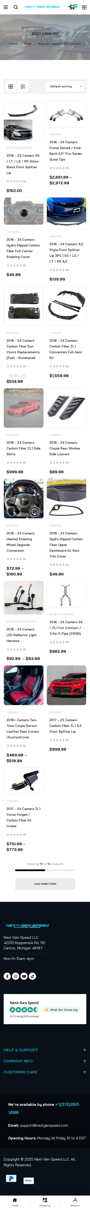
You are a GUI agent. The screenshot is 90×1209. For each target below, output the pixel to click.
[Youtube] (24, 976)
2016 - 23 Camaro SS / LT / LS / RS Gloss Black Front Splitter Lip (23, 164)
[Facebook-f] (7, 976)
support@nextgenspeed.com (28, 953)
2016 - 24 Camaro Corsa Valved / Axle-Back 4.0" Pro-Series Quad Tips (65, 150)
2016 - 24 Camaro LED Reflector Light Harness (21, 635)
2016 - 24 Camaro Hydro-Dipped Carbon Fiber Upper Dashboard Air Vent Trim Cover (66, 544)
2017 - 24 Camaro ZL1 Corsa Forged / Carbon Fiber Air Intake (23, 817)
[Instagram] (15, 976)
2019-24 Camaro (19, 148)
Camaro (55, 134)
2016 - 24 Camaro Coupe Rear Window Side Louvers (64, 448)
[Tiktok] (32, 976)
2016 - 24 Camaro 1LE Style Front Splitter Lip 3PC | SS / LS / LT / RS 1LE (66, 252)
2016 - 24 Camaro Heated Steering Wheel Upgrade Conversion (20, 541)
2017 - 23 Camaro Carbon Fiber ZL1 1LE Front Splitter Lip (65, 725)
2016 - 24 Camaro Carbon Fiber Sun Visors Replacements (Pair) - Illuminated (23, 349)
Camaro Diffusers (21, 621)
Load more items (45, 884)
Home (13, 43)
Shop (27, 43)
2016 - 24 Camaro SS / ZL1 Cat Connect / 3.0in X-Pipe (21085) (66, 627)
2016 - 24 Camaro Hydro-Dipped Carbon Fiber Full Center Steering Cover (23, 248)
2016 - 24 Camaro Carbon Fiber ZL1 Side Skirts (23, 448)
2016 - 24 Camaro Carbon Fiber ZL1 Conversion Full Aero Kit (65, 349)
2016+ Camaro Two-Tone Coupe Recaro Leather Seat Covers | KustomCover (22, 728)
